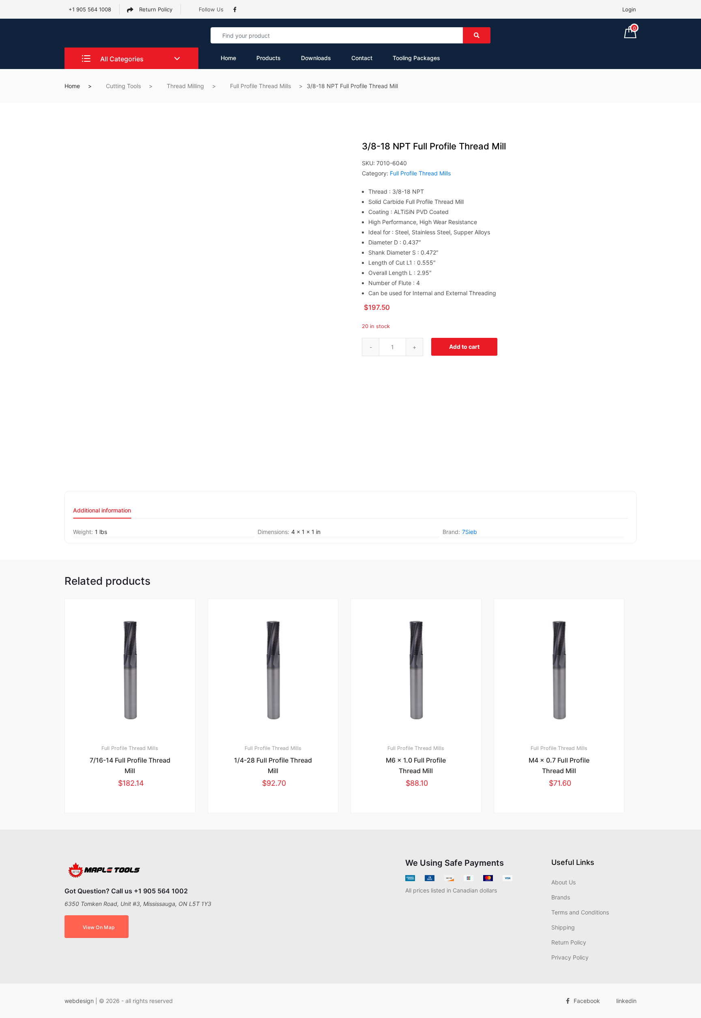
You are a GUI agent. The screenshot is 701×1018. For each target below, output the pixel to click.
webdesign (79, 1000)
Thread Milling (185, 85)
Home (228, 57)
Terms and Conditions (580, 912)
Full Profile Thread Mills (260, 85)
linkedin (626, 1000)
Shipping (563, 927)
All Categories (121, 59)
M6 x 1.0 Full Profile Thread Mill (416, 765)
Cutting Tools (123, 85)
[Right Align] (476, 35)
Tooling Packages (416, 57)
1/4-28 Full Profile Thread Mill (273, 765)
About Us (563, 882)
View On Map (98, 927)
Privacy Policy (570, 957)
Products (268, 57)
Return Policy (155, 9)
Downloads (316, 57)
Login (629, 9)
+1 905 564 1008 (90, 9)
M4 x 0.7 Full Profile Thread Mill (559, 765)
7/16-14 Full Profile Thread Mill (130, 765)
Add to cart (464, 346)
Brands (560, 897)
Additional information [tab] (102, 511)
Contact (361, 57)
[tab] (102, 513)
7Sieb (469, 531)
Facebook (587, 1000)
